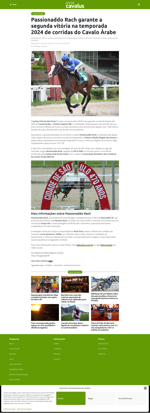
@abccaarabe (106, 245)
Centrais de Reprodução (18, 374)
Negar (90, 398)
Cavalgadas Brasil (16, 369)
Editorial (57, 354)
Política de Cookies (10, 409)
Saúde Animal (14, 379)
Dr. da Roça (102, 349)
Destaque (59, 265)
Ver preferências (125, 398)
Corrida (49, 265)
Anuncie (57, 359)
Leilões (56, 343)
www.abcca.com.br (85, 245)
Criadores (57, 349)
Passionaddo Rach (72, 265)
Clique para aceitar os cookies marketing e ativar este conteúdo (75, 185)
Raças (11, 343)
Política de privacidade (24, 409)
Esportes (12, 354)
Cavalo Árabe (14, 349)
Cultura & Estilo (15, 364)
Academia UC (103, 343)
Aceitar (61, 398)
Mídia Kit (101, 354)
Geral (11, 359)
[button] (145, 388)
